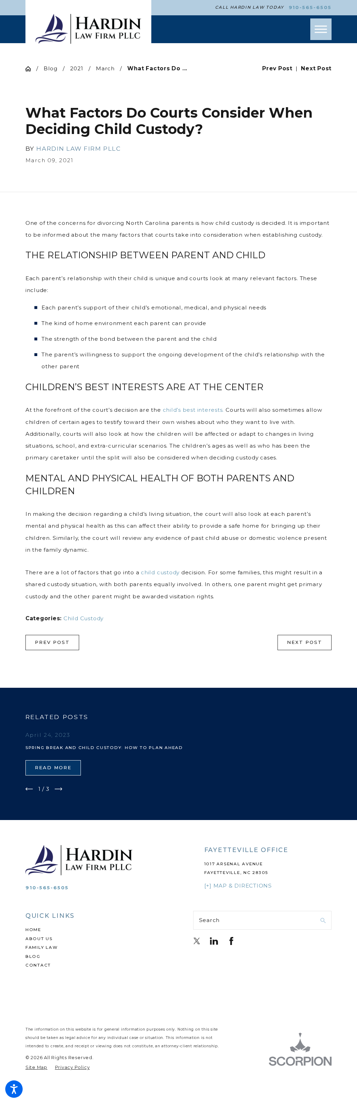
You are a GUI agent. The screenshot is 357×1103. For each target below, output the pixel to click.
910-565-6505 (310, 7)
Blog (51, 68)
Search (209, 920)
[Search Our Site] (323, 920)
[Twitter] (197, 941)
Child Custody (83, 618)
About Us (39, 938)
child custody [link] (160, 572)
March (105, 68)
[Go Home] (30, 68)
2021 (76, 68)
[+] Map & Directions (238, 885)
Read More (53, 767)
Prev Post (52, 642)
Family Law (41, 947)
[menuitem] (94, 930)
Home (33, 929)
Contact (38, 965)
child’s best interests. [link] (193, 410)
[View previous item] (29, 789)
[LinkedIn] (214, 941)
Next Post (304, 642)
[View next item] (58, 789)
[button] (14, 1089)
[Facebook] (231, 941)
